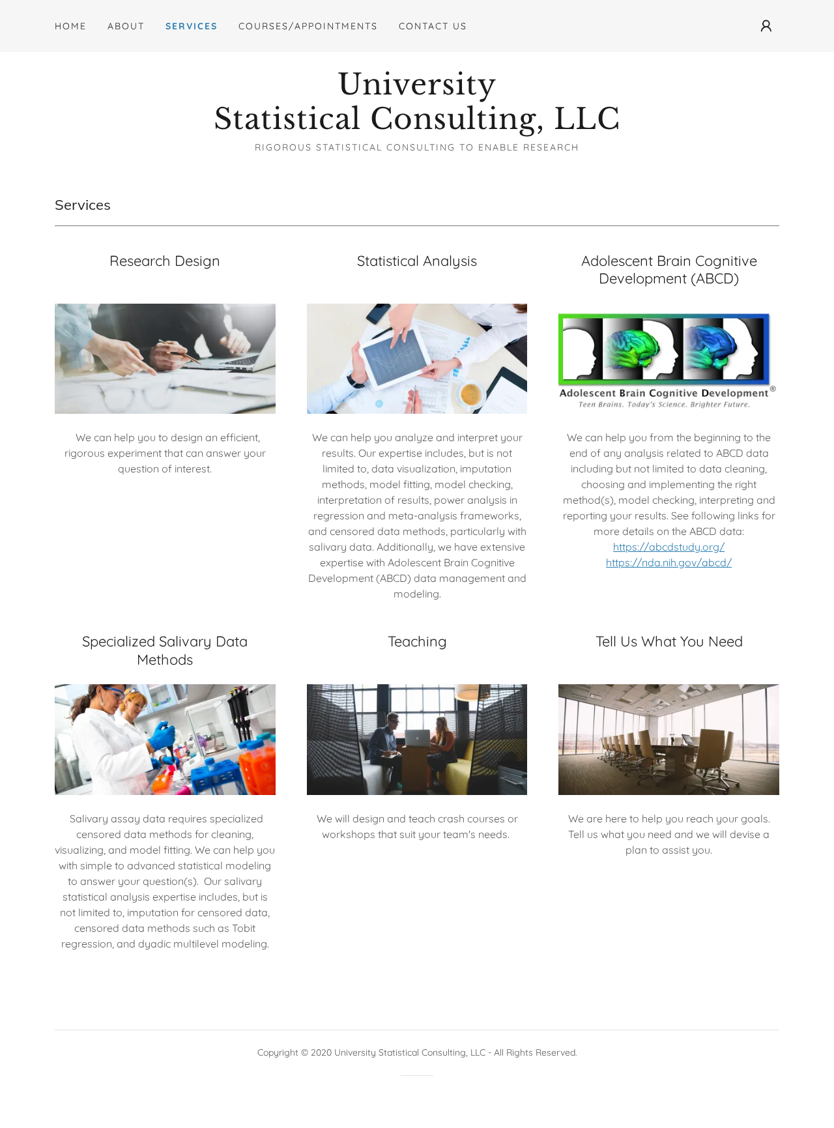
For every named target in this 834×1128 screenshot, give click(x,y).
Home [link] (71, 26)
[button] (766, 26)
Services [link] (191, 26)
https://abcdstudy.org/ (669, 546)
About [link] (126, 26)
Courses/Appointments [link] (308, 26)
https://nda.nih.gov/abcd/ (669, 562)
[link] (416, 125)
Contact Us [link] (433, 26)
